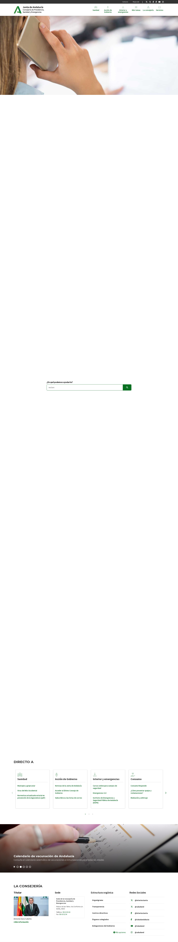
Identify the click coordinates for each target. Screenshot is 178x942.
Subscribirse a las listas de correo (68, 798)
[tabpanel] (32, 789)
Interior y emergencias (106, 779)
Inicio (41, 10)
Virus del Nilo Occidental (27, 790)
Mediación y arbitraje (139, 798)
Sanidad (22, 779)
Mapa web (136, 2)
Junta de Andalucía (18, 10)
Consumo (136, 779)
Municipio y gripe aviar (26, 786)
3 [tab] (92, 814)
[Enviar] (127, 387)
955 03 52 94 (63, 914)
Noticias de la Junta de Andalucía (68, 786)
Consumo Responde (139, 786)
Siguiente (165, 793)
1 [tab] (85, 814)
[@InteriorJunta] (146, 2)
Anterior (12, 793)
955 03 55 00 (66, 912)
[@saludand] (150, 2)
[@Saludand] (159, 2)
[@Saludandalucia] (156, 2)
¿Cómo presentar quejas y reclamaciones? (141, 791)
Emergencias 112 (99, 793)
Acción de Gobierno (66, 779)
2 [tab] (89, 814)
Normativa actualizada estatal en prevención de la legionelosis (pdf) (31, 796)
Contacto (125, 2)
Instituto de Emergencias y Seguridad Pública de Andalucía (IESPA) (105, 800)
